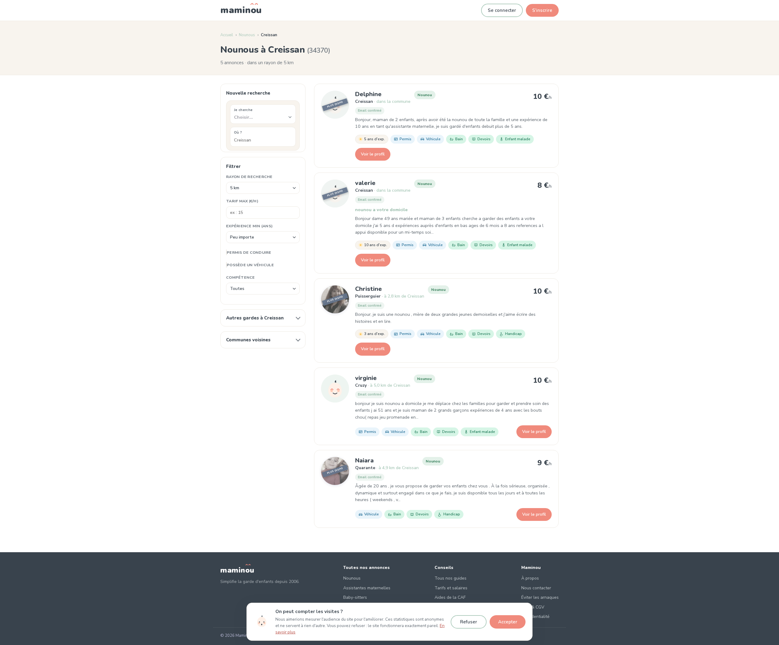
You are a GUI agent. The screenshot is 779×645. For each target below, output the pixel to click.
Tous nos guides (450, 578)
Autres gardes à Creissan (255, 318)
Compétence (240, 277)
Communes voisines (248, 340)
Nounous (247, 35)
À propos (530, 578)
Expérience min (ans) (249, 225)
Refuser (468, 622)
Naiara (364, 460)
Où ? (238, 132)
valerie (365, 183)
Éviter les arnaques (540, 597)
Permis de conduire (249, 252)
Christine (368, 289)
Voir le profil (373, 154)
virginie (366, 378)
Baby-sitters (355, 597)
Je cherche (243, 109)
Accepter (507, 622)
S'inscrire (542, 10)
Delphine (368, 94)
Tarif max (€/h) (242, 201)
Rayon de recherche (249, 176)
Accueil (226, 35)
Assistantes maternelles (366, 588)
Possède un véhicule (250, 264)
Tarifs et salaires (451, 588)
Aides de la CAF (450, 597)
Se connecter (502, 10)
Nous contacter (536, 588)
